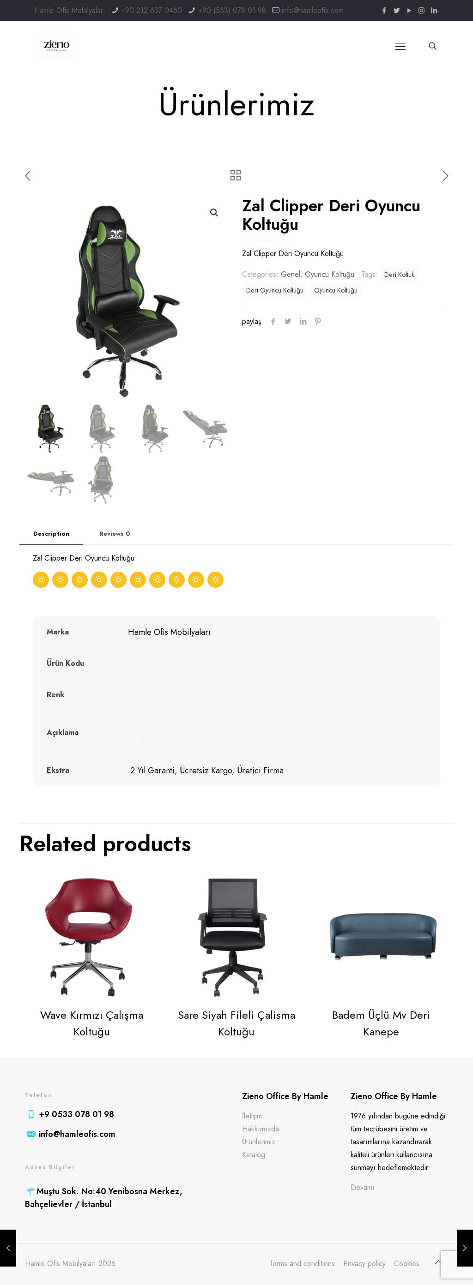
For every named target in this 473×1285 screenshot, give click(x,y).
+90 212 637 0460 (151, 10)
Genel (290, 274)
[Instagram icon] (421, 11)
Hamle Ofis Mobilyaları (69, 10)
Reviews (114, 533)
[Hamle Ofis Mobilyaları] (56, 46)
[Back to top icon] (438, 1263)
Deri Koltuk (399, 274)
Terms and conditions (302, 1263)
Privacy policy (364, 1263)
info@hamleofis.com (313, 10)
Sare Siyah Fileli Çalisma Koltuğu (236, 1023)
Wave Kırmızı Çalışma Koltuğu (91, 1023)
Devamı (363, 1187)
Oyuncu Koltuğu (329, 274)
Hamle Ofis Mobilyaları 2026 (70, 1263)
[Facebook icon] (384, 11)
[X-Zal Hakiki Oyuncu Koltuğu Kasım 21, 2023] (8, 1248)
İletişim (252, 1116)
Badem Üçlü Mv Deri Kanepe (381, 1023)
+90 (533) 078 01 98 (232, 10)
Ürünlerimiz (258, 1141)
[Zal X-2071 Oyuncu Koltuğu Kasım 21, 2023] (465, 1248)
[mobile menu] (400, 46)
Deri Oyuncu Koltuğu (274, 290)
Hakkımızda (260, 1129)
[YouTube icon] (409, 11)
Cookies (406, 1263)
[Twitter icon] (396, 11)
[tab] (51, 534)
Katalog (253, 1154)
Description (51, 533)
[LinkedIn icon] (434, 11)
